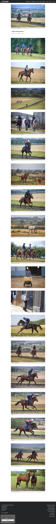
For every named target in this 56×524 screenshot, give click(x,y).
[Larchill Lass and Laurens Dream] (28, 251)
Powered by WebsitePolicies (5, 521)
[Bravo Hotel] (28, 428)
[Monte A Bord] (28, 73)
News (40, 1)
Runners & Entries (52, 511)
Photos (23, 33)
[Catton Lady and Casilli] (28, 174)
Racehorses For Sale (51, 506)
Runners (43, 1)
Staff (50, 516)
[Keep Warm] (28, 148)
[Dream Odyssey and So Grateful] (28, 480)
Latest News (52, 513)
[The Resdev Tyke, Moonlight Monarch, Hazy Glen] (28, 123)
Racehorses (28, 1)
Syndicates (33, 1)
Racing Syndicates (51, 508)
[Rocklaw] (28, 325)
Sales (37, 1)
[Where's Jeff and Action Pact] (28, 351)
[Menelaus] (28, 377)
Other (47, 1)
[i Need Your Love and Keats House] (28, 454)
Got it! (8, 520)
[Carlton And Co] (28, 200)
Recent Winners (52, 514)
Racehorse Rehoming (51, 509)
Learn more (6, 518)
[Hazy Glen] (28, 226)
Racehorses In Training (51, 505)
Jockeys (53, 516)
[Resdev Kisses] (28, 403)
